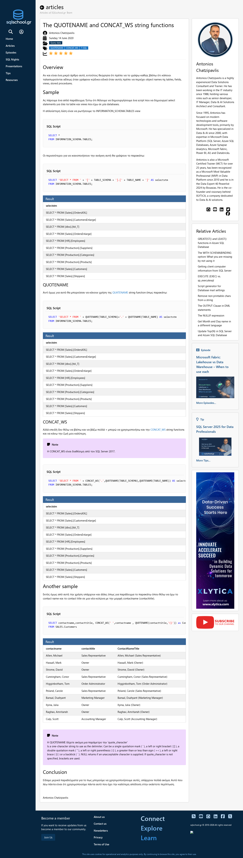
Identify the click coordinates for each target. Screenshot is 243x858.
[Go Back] (43, 7)
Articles (10, 45)
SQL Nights (12, 59)
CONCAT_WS (72, 48)
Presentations (14, 66)
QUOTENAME (57, 48)
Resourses (12, 80)
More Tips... (203, 460)
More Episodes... (206, 403)
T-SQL (84, 48)
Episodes (11, 52)
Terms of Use (101, 844)
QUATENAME (120, 292)
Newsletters (101, 830)
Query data (56, 42)
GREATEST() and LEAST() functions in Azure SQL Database (212, 243)
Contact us (100, 823)
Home (9, 38)
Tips (8, 73)
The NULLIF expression (211, 315)
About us (99, 817)
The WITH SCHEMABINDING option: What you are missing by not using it (215, 256)
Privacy (98, 837)
